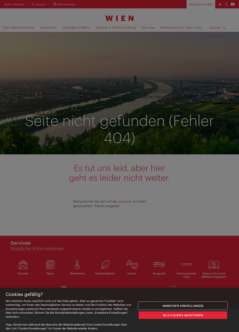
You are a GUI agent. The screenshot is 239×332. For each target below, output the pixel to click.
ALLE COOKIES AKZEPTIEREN (183, 315)
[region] (119, 310)
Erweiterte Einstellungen (183, 305)
